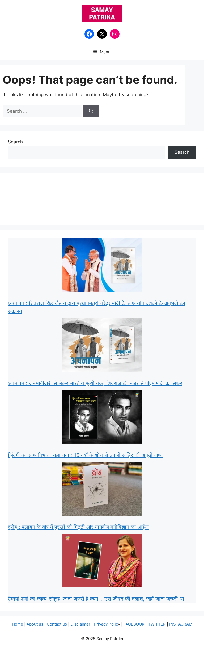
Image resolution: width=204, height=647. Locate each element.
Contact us (57, 624)
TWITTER (157, 624)
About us (35, 624)
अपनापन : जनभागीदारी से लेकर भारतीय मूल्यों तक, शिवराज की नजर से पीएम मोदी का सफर (95, 383)
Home (17, 624)
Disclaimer (80, 624)
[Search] (91, 111)
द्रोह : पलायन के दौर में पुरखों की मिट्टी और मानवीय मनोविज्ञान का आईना (78, 527)
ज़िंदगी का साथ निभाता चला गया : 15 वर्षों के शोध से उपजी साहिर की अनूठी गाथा (85, 455)
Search (15, 141)
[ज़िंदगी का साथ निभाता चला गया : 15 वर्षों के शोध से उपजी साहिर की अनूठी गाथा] (102, 418)
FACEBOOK (134, 624)
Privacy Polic (106, 624)
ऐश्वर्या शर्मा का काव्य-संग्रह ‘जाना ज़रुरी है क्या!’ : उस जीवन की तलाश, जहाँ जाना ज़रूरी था (96, 599)
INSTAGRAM (180, 624)
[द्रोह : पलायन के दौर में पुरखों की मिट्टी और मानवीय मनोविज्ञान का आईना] (102, 490)
